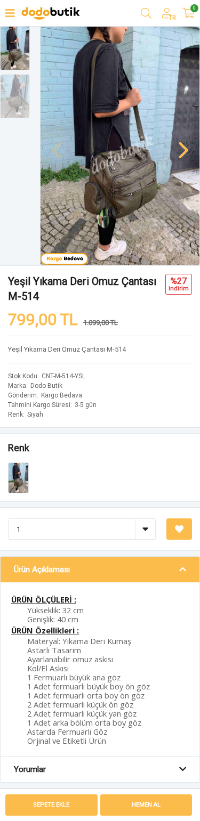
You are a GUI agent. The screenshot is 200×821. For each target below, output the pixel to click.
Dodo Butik (46, 385)
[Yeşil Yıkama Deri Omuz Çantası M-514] (18, 478)
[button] (183, 145)
